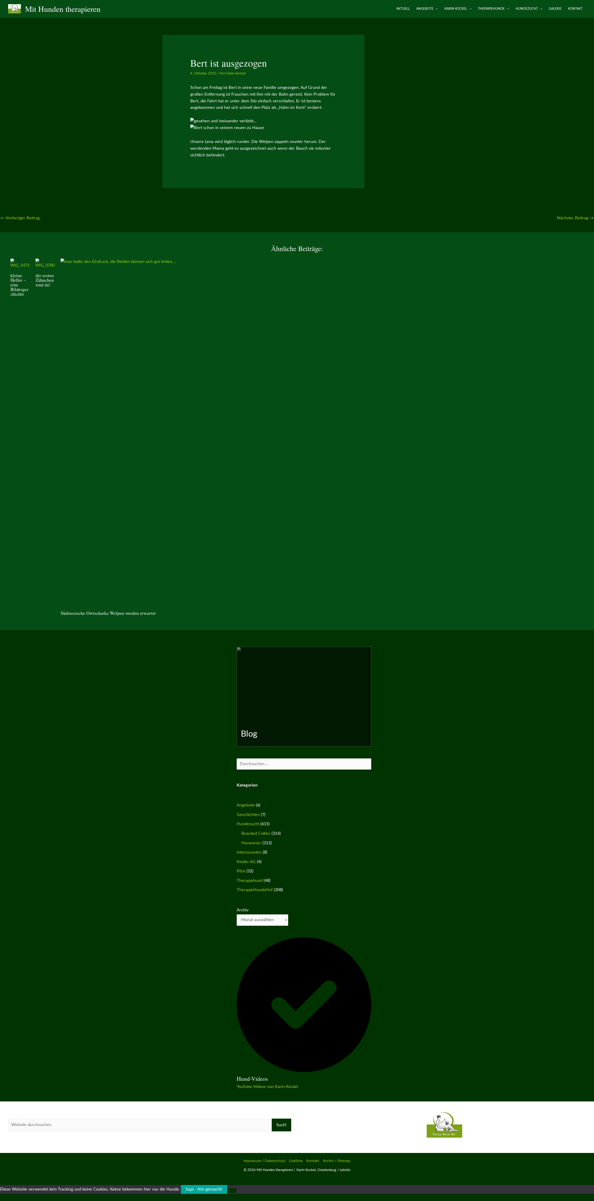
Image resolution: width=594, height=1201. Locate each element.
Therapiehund (249, 881)
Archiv (243, 910)
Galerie (555, 8)
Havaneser (251, 843)
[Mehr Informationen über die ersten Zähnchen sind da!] (45, 264)
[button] (435, 9)
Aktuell (403, 8)
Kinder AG (246, 862)
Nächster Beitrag (575, 218)
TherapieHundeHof (255, 890)
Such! (281, 1125)
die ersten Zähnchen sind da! (45, 280)
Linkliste (296, 1161)
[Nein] (231, 1190)
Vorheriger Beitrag (20, 218)
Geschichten (248, 815)
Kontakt (575, 8)
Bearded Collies (255, 834)
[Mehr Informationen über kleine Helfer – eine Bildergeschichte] (20, 264)
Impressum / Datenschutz (264, 1161)
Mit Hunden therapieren (62, 8)
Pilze (241, 871)
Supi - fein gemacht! (204, 1189)
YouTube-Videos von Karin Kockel (267, 1087)
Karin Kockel (455, 8)
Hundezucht (527, 8)
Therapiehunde (491, 8)
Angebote (424, 8)
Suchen (15, 1115)
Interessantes (249, 852)
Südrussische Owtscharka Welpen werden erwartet (108, 613)
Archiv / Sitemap (336, 1161)
